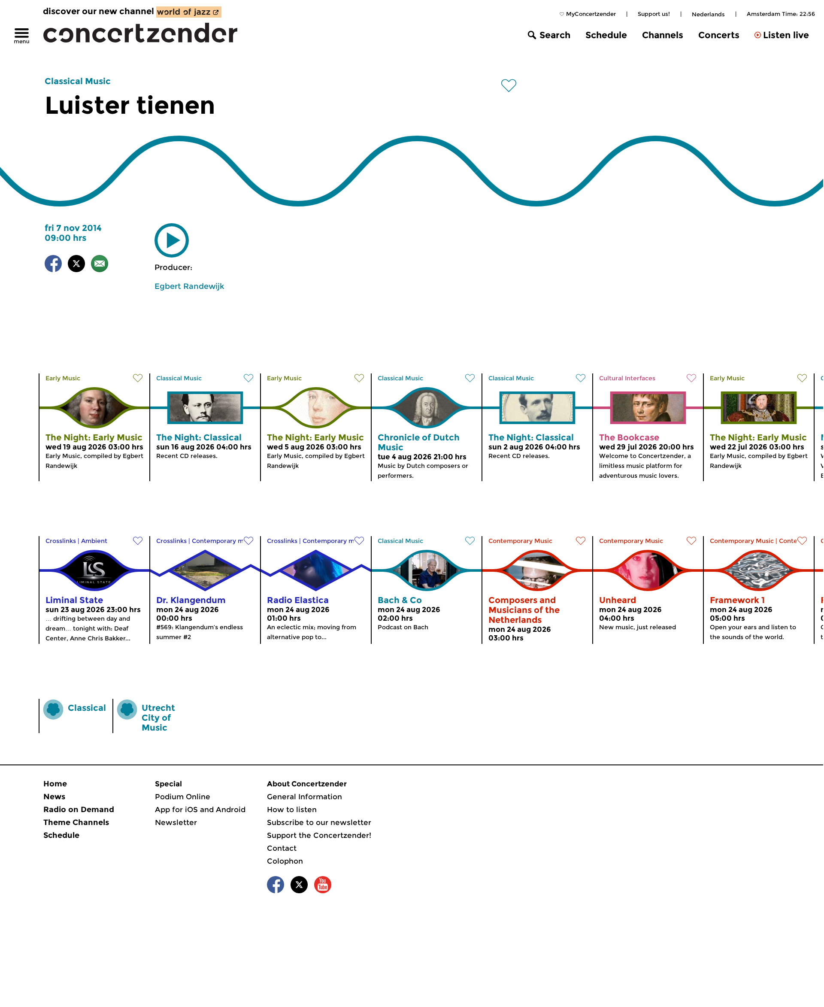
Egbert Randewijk (189, 286)
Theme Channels (76, 822)
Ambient (94, 541)
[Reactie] (99, 265)
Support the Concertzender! (319, 835)
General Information (304, 796)
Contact (282, 848)
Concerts (718, 35)
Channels (662, 35)
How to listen (292, 809)
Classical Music (78, 81)
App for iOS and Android (200, 809)
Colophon (285, 861)
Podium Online (182, 796)
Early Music (62, 378)
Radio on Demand (78, 809)
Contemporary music (224, 541)
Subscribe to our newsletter (319, 822)
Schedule (606, 35)
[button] (171, 240)
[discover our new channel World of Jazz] (188, 12)
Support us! (654, 13)
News (54, 796)
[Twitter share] (76, 265)
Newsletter (176, 822)
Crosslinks (60, 541)
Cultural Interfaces (627, 378)
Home (55, 784)
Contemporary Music (520, 541)
